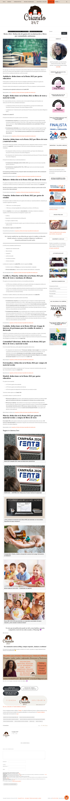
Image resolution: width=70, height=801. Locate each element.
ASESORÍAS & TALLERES (42, 1)
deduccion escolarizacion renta (27, 717)
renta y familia (39, 721)
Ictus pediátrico (52, 291)
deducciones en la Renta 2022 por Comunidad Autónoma (32, 719)
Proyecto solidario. (41, 712)
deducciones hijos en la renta (21, 721)
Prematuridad (52, 293)
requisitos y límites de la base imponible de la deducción (23, 92)
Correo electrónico (5, 765)
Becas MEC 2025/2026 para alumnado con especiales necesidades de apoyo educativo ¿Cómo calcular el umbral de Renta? (22, 621)
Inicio (4, 1)
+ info (19, 773)
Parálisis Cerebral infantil (54, 288)
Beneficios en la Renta (36, 31)
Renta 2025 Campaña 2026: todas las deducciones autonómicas (19, 461)
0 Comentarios (5, 725)
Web (4, 769)
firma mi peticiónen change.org (11, 693)
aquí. (18, 713)
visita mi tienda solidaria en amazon (29, 688)
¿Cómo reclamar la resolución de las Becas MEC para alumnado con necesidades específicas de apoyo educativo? (23, 520)
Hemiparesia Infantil (53, 286)
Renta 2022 (32, 721)
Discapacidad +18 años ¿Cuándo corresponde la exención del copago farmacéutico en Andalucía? (24, 554)
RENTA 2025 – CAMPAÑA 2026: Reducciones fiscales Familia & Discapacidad (23, 492)
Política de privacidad (16, 781)
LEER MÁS (58, 66)
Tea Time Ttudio (55, 798)
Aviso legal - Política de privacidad (31, 798)
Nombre (5, 761)
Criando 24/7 (15, 731)
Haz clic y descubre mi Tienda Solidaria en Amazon (14, 706)
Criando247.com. (21, 798)
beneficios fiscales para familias (10, 717)
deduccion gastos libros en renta (10, 719)
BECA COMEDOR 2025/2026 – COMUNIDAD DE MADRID (18, 588)
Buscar (50, 31)
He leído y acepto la (12, 781)
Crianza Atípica (17, 1)
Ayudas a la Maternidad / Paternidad (18, 31)
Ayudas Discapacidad (29, 1)
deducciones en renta (8, 721)
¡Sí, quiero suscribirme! (54, 248)
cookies (39, 798)
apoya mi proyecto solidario (12, 688)
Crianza (9, 1)
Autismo (51, 296)
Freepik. (20, 710)
